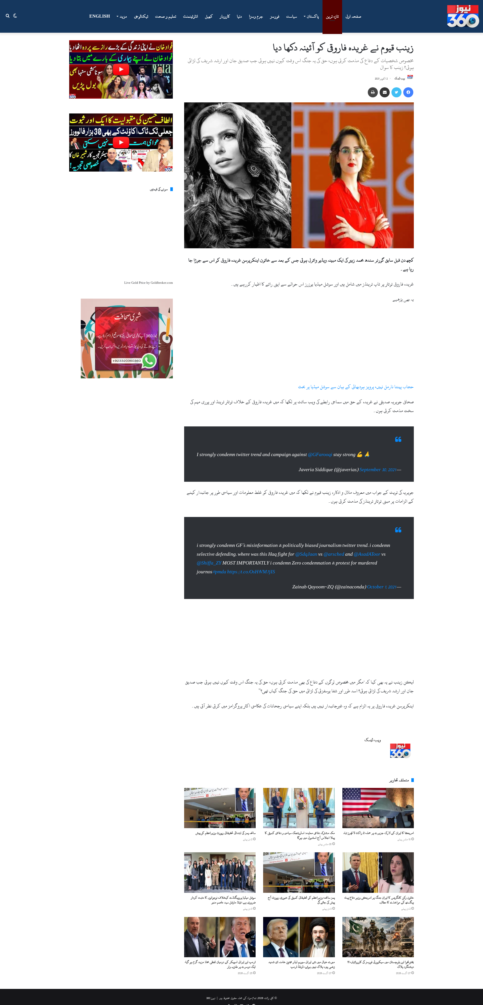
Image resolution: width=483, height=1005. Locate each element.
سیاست (291, 16)
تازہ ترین (332, 16)
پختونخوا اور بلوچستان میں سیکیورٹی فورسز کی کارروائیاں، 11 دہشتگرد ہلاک (380, 964)
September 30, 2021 (377, 470)
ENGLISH (99, 16)
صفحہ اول (353, 16)
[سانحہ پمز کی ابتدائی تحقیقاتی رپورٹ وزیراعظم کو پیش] (220, 808)
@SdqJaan (306, 554)
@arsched (334, 554)
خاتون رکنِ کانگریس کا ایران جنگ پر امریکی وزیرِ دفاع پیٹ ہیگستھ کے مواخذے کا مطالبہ (379, 900)
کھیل (209, 16)
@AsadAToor (367, 554)
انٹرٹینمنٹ (190, 16)
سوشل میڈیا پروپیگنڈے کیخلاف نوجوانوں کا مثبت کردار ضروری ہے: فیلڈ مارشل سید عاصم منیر (223, 900)
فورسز (274, 16)
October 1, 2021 (381, 587)
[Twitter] (396, 92)
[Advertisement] (299, 345)
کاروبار (225, 16)
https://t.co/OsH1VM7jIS (251, 572)
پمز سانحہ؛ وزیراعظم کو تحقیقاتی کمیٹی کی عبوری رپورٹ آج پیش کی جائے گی (301, 900)
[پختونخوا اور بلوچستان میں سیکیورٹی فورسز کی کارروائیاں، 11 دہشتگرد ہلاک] (378, 937)
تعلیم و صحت (165, 16)
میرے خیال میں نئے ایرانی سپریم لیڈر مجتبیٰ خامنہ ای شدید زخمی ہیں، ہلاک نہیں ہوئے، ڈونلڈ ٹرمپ (301, 964)
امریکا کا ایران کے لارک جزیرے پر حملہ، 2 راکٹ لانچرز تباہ (379, 833)
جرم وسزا (256, 16)
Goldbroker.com (162, 283)
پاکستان (313, 16)
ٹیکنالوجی (141, 16)
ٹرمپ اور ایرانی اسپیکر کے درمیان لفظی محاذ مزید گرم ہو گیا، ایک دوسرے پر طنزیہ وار (220, 964)
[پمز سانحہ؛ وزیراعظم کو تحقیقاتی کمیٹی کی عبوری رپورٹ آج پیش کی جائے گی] (299, 872)
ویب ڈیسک (399, 78)
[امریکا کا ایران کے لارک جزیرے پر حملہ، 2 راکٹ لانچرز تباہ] (378, 808)
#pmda (219, 572)
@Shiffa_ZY (209, 563)
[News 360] (463, 16)
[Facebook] (408, 92)
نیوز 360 (210, 998)
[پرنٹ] (373, 92)
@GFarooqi (320, 455)
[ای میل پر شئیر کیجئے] (385, 92)
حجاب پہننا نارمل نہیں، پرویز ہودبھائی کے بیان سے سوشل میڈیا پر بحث (356, 387)
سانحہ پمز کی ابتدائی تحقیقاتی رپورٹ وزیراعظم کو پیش (225, 833)
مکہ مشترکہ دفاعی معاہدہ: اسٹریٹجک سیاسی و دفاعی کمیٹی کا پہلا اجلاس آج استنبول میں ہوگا (300, 835)
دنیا (239, 16)
